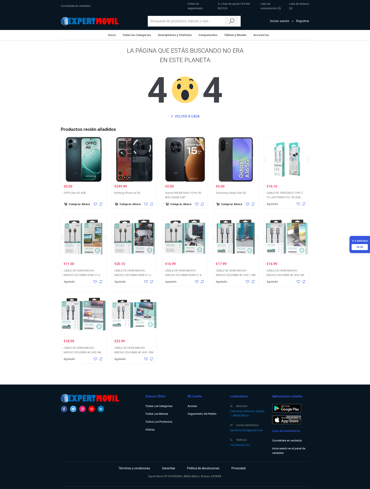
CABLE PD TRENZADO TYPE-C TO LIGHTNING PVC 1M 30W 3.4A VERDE (285, 197)
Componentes (207, 35)
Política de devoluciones (203, 468)
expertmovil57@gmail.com (246, 430)
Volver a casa (187, 116)
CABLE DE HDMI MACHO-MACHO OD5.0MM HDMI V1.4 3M (132, 275)
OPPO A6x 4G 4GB (75, 192)
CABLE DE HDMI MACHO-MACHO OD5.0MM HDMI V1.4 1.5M (82, 275)
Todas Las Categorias (158, 406)
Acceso (192, 406)
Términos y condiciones (134, 468)
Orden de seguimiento (195, 6)
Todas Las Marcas (156, 413)
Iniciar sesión (279, 21)
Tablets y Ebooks (235, 35)
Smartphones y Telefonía (175, 35)
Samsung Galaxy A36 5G (231, 192)
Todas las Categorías (136, 35)
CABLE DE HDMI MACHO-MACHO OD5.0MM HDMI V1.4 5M (183, 275)
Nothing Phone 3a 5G (127, 192)
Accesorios (261, 35)
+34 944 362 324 (240, 445)
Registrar (302, 21)
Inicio (112, 35)
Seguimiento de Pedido (202, 413)
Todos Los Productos (158, 421)
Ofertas (150, 429)
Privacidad (238, 468)
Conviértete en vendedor (76, 5)
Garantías (168, 468)
